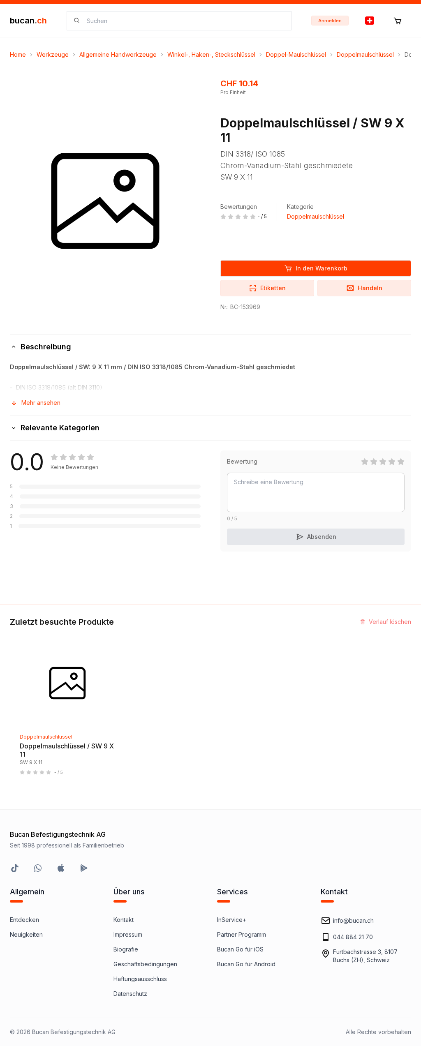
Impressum (127, 934)
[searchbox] (184, 21)
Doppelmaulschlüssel (365, 54)
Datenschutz (130, 993)
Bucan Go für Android (246, 964)
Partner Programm (241, 934)
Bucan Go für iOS (240, 949)
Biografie (125, 949)
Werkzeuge (53, 54)
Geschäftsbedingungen (145, 964)
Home (18, 54)
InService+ (231, 919)
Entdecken (24, 919)
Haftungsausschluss (140, 978)
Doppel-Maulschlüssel (296, 54)
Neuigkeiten (26, 934)
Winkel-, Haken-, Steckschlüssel (211, 54)
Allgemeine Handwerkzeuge (118, 54)
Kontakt (123, 919)
